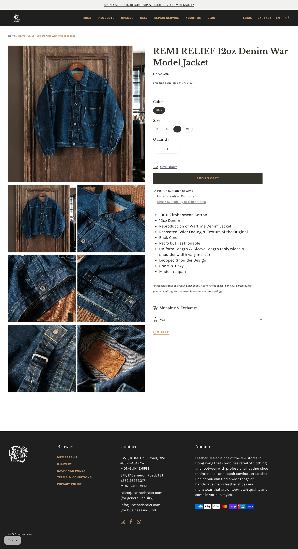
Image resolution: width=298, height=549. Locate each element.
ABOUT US (193, 18)
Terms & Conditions (74, 477)
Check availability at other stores (181, 202)
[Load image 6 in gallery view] (111, 358)
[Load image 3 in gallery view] (42, 289)
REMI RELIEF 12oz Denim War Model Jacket (46, 35)
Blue (159, 110)
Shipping (158, 82)
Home (87, 18)
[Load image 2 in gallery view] (111, 218)
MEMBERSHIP (67, 457)
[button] (287, 18)
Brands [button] (127, 18)
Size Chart (168, 167)
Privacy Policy (69, 484)
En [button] (278, 18)
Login (248, 18)
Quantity (161, 139)
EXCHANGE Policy (71, 470)
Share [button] (163, 332)
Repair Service (166, 18)
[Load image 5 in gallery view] (42, 358)
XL (187, 129)
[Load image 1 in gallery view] (42, 218)
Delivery (64, 464)
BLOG (211, 18)
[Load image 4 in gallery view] (111, 289)
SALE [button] (144, 18)
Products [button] (106, 18)
